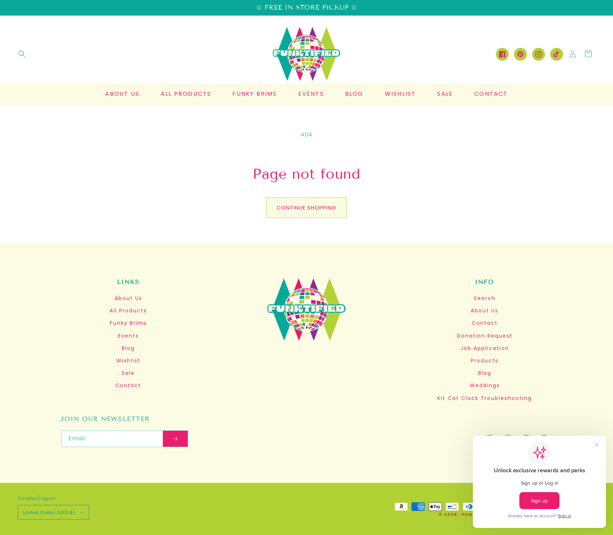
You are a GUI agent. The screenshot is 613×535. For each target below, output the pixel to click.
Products (484, 360)
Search (485, 298)
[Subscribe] (175, 439)
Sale (128, 373)
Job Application (484, 348)
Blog (128, 348)
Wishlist (128, 360)
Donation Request (485, 335)
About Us (128, 298)
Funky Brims (128, 323)
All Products (128, 310)
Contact (128, 385)
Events (128, 335)
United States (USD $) (49, 512)
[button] (22, 54)
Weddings (485, 385)
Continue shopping (306, 207)
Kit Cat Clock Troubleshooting (484, 398)
